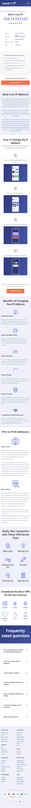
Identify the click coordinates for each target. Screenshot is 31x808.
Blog (18, 745)
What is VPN (4, 739)
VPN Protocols (20, 741)
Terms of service (21, 781)
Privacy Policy (20, 777)
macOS (3, 762)
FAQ (2, 747)
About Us (19, 752)
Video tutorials (4, 752)
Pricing (3, 735)
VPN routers (20, 732)
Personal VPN (4, 732)
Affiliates (3, 777)
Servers (18, 743)
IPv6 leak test (20, 768)
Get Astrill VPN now (15, 82)
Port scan (19, 766)
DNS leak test (20, 771)
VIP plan (19, 735)
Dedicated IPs (20, 739)
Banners (3, 781)
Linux (2, 764)
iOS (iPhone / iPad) (6, 766)
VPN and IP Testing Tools (10, 11)
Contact (3, 754)
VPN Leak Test (20, 762)
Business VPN (4, 737)
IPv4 (2, 450)
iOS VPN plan (4, 741)
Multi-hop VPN (20, 737)
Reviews (19, 754)
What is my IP (20, 760)
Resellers (3, 779)
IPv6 (2, 493)
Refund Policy (20, 779)
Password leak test (21, 764)
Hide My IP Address (15, 291)
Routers (3, 771)
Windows (3, 760)
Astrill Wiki (3, 749)
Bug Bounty (19, 783)
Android (3, 768)
